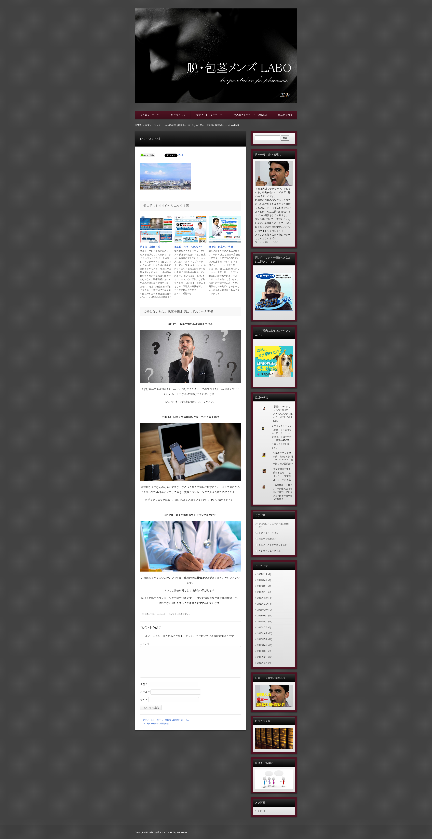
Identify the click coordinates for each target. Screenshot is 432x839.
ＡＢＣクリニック (149, 115)
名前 (143, 684)
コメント (145, 643)
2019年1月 (262, 592)
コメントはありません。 (180, 614)
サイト (144, 699)
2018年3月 (262, 651)
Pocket (181, 155)
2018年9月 (262, 615)
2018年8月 (262, 621)
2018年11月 (263, 604)
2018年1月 (262, 663)
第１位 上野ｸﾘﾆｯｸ (150, 247)
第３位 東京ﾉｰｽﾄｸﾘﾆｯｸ (221, 247)
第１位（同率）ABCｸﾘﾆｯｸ (188, 247)
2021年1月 (262, 574)
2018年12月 (263, 598)
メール (145, 692)
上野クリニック (177, 115)
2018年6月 (262, 633)
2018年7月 (262, 627)
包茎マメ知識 (285, 115)
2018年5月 (262, 639)
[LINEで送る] (147, 155)
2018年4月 (262, 645)
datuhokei (161, 614)
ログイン (261, 811)
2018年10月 (263, 609)
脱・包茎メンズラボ (160, 832)
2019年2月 (262, 586)
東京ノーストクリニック (209, 115)
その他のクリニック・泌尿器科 (250, 115)
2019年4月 (262, 580)
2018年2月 (262, 657)
